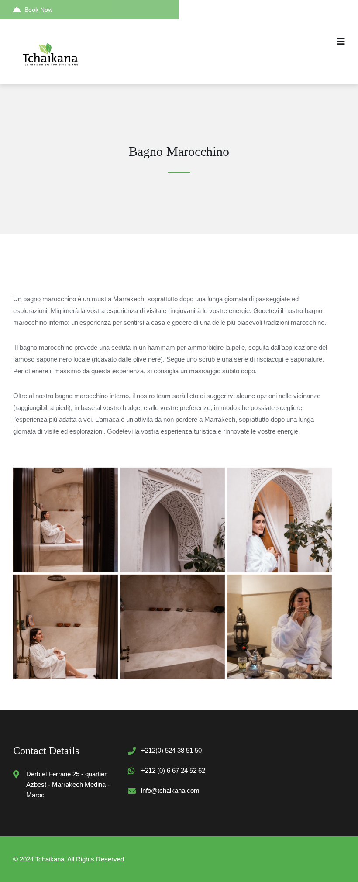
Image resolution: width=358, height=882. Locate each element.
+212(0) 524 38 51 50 (171, 750)
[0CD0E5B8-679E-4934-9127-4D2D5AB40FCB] (279, 520)
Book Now (38, 9)
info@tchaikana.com (170, 790)
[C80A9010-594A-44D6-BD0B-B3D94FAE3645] (65, 627)
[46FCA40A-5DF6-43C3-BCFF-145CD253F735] (172, 627)
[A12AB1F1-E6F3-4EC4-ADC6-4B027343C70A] (279, 627)
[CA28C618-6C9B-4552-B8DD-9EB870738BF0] (172, 520)
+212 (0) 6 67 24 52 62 (173, 770)
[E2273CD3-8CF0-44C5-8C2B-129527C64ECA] (65, 520)
